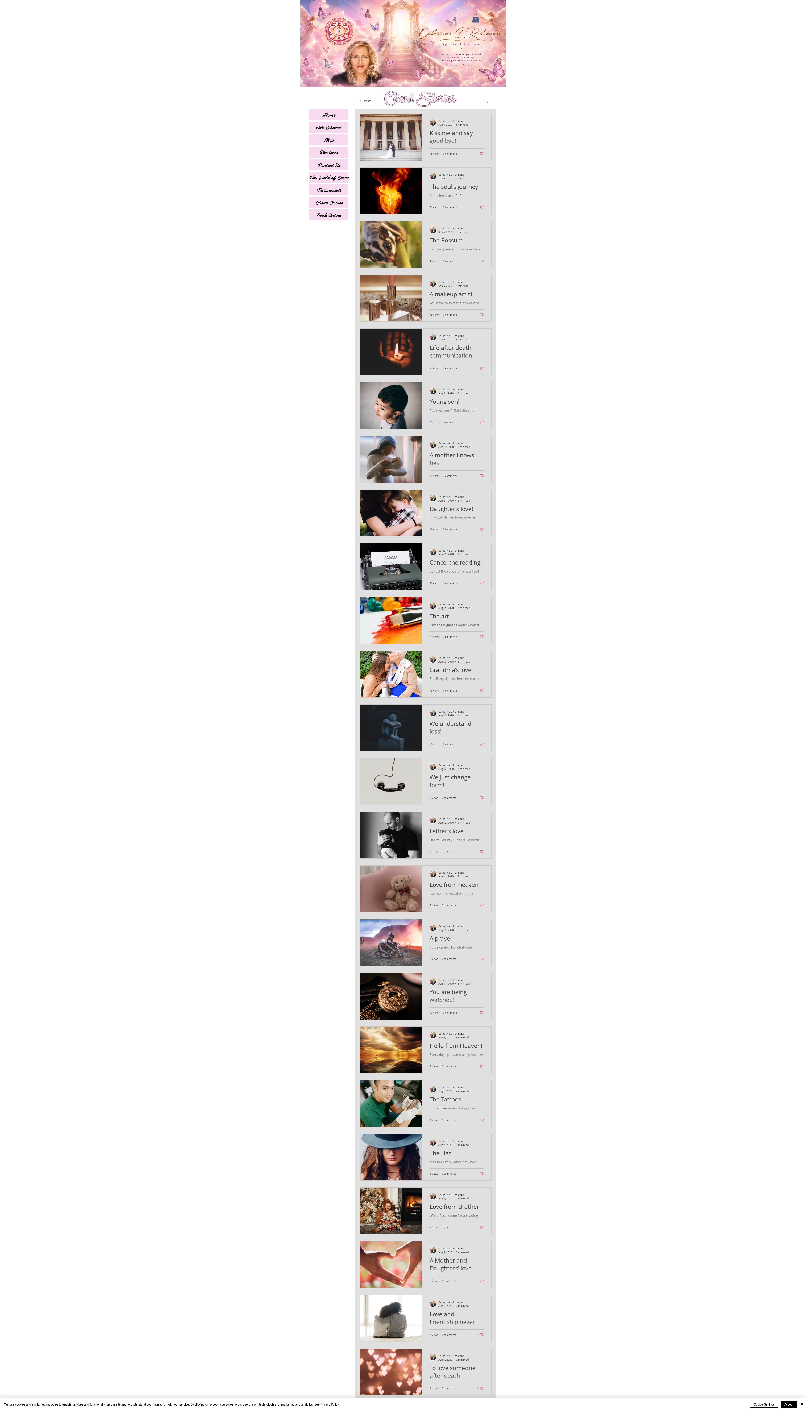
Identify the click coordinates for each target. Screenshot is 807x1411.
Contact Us (329, 165)
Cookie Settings (764, 1404)
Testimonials (329, 190)
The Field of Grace (328, 177)
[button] (475, 18)
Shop (329, 139)
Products (329, 152)
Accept (788, 1404)
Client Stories (329, 202)
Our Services (329, 127)
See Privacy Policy (326, 1404)
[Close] (801, 1404)
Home (328, 114)
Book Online (329, 215)
